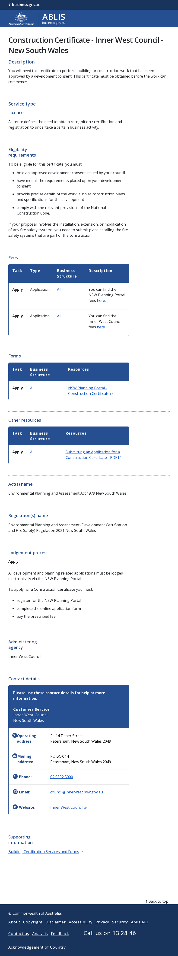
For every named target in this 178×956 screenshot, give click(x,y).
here (101, 300)
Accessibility (80, 922)
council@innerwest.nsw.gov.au (76, 792)
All (59, 289)
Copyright (33, 922)
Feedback (60, 933)
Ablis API (139, 922)
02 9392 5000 (61, 776)
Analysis (40, 933)
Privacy (102, 922)
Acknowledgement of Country (37, 947)
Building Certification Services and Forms (45, 851)
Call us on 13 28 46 (110, 933)
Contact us (18, 933)
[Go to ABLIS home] (36, 18)
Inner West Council (68, 807)
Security (120, 922)
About (14, 922)
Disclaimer (55, 922)
